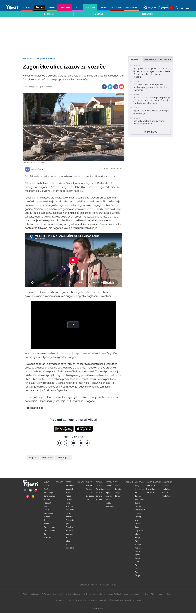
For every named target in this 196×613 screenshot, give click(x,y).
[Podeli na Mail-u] (121, 86)
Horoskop (109, 506)
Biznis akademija (48, 511)
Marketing (167, 482)
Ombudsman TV (49, 532)
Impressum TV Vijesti (112, 594)
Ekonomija (48, 492)
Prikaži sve (150, 131)
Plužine (138, 544)
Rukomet (69, 506)
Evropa (89, 489)
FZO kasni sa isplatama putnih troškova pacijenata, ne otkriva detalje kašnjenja (151, 87)
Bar (136, 492)
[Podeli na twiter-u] (110, 86)
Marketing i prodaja (132, 594)
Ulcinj (137, 568)
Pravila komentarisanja (92, 594)
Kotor (137, 527)
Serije (117, 492)
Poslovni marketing (166, 487)
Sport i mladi (68, 539)
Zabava (99, 482)
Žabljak (138, 575)
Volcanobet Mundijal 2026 (70, 489)
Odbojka (69, 527)
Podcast (47, 503)
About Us (137, 600)
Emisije (118, 489)
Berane (138, 496)
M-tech (47, 516)
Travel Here (150, 489)
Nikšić (137, 534)
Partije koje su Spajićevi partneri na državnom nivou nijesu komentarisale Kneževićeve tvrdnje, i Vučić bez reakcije (151, 72)
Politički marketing (166, 494)
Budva (137, 503)
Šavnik (137, 558)
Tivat (137, 561)
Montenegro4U (153, 482)
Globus (89, 492)
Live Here (150, 492)
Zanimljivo (100, 489)
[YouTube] (73, 443)
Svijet (89, 482)
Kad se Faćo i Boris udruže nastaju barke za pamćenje (149, 122)
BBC (114, 584)
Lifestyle (109, 482)
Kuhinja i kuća (108, 498)
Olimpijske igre (70, 522)
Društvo (47, 489)
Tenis (68, 503)
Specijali (105, 584)
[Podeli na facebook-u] (104, 86)
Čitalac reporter (158, 594)
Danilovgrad (140, 510)
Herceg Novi (138, 518)
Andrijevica (139, 489)
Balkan (89, 485)
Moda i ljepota (108, 491)
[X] (66, 443)
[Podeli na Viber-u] (115, 86)
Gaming (99, 496)
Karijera (170, 594)
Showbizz (100, 499)
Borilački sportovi (69, 532)
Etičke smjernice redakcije (53, 594)
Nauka (46, 523)
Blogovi (84, 584)
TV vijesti (118, 484)
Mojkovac (139, 530)
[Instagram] (80, 443)
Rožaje (137, 555)
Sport (68, 482)
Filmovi (118, 496)
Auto (46, 506)
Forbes (59, 482)
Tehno (46, 520)
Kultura (47, 499)
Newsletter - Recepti (97, 600)
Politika (47, 485)
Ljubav (108, 503)
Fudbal (68, 496)
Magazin (80, 482)
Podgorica (47, 457)
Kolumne (129, 482)
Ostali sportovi (69, 515)
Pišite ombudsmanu (31, 594)
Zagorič (32, 457)
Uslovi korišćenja (73, 594)
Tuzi (136, 565)
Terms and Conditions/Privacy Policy (70, 600)
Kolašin (138, 523)
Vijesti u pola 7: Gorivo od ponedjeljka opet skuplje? (151, 112)
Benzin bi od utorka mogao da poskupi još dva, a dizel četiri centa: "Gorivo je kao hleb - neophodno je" (151, 100)
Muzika (99, 485)
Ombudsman (49, 527)
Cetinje (138, 506)
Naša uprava (49, 537)
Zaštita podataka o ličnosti (119, 600)
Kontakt (145, 594)
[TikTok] (87, 443)
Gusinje (138, 513)
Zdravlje (108, 485)
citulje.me (152, 7)
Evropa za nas (90, 498)
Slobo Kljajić (63, 457)
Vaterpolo (70, 510)
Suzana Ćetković (38, 169)
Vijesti (47, 482)
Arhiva (94, 584)
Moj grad (139, 482)
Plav (136, 541)
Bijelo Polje (139, 499)
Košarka (69, 499)
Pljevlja (137, 551)
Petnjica (138, 537)
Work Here (150, 485)
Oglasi (165, 7)
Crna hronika (49, 496)
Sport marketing (70, 546)
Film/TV (99, 492)
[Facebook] (59, 443)
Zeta (137, 572)
